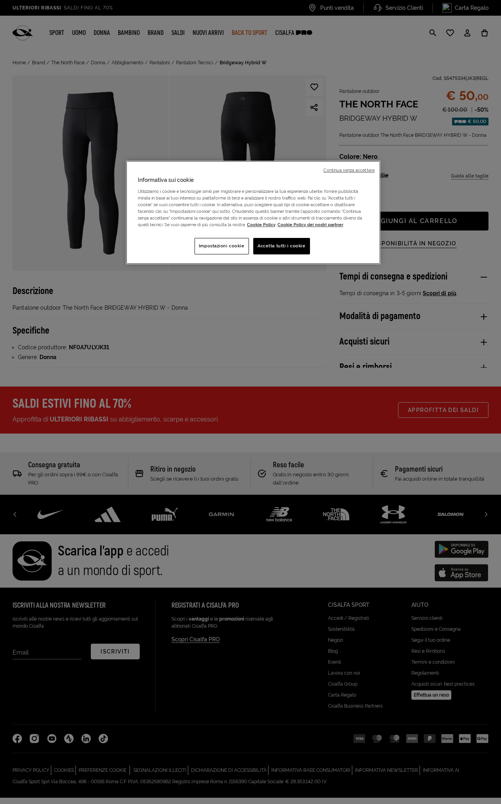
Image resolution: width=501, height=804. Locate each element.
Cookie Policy (261, 224)
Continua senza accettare (349, 170)
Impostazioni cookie (222, 246)
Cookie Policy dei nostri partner (310, 224)
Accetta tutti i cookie (282, 246)
